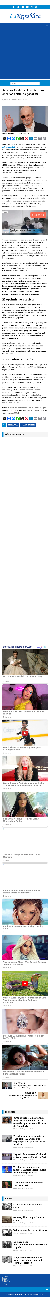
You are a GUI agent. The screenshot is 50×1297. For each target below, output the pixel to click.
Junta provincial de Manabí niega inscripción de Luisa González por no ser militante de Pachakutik (30, 1121)
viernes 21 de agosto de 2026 (24, 1147)
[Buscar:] (25, 83)
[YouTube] (27, 7)
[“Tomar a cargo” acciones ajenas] (7, 1206)
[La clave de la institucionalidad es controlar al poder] (7, 1244)
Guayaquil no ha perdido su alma (28, 1218)
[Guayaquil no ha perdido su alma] (7, 1219)
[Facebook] (14, 7)
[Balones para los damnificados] (7, 1232)
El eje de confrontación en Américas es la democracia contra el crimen (28, 1260)
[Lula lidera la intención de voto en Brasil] (7, 1184)
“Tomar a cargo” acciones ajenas (27, 1206)
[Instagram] (32, 7)
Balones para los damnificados (30, 1230)
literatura (13, 425)
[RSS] (36, 7)
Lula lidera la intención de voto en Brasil (28, 1184)
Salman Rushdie (9, 147)
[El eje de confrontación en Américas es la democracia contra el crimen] (7, 1259)
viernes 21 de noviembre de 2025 (16, 100)
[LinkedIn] (23, 7)
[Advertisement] (25, 54)
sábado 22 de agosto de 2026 (24, 1129)
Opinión (9, 1199)
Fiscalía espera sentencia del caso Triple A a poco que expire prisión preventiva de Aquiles (29, 1140)
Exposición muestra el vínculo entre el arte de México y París (30, 1155)
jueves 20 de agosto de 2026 (23, 1233)
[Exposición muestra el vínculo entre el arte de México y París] (7, 1156)
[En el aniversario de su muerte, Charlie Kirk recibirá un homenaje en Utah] (7, 1169)
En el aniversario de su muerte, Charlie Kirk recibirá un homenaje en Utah (29, 1170)
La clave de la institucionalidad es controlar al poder (30, 1244)
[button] (46, 25)
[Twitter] (18, 7)
